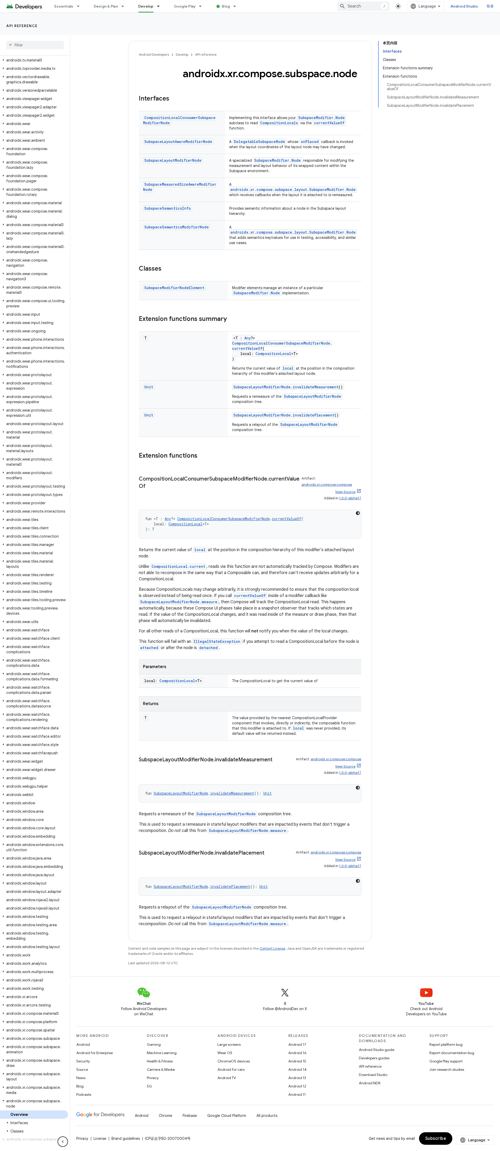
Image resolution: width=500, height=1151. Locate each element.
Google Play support (446, 1061)
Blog (226, 6)
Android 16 (297, 1052)
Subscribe (435, 1138)
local (288, 368)
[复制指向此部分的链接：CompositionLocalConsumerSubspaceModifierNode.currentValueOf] (151, 486)
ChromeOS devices (233, 1061)
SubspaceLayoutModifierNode (173, 160)
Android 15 (297, 1061)
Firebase (190, 1115)
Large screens (229, 1044)
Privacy (153, 1077)
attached (149, 647)
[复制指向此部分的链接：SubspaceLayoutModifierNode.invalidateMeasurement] (277, 760)
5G (149, 1086)
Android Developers (154, 54)
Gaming (154, 1044)
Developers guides (374, 1058)
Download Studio (373, 1074)
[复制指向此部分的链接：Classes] (166, 269)
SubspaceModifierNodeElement (174, 287)
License (99, 1138)
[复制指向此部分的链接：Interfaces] (174, 99)
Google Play (185, 6)
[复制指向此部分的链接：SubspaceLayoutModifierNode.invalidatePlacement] (269, 853)
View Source (345, 492)
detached (208, 647)
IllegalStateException (216, 641)
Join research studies (446, 1069)
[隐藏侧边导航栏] (63, 1141)
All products (267, 1115)
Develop (146, 6)
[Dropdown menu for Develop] (161, 6)
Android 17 (297, 1044)
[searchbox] (35, 45)
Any (247, 337)
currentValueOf (329, 122)
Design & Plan (106, 6)
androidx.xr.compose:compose (327, 484)
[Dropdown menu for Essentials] (80, 6)
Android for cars (231, 1069)
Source (82, 1069)
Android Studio (464, 6)
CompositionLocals (279, 122)
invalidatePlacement (313, 415)
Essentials (63, 6)
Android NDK (369, 1083)
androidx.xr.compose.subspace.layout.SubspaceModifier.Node (293, 189)
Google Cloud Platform (226, 1115)
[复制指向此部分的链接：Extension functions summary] (232, 319)
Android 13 (297, 1077)
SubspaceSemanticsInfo (167, 208)
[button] (34, 60)
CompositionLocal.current (178, 566)
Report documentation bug (451, 1052)
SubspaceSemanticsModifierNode (176, 227)
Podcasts (83, 1094)
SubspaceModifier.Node (321, 117)
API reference (22, 25)
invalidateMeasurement (316, 386)
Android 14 (297, 1069)
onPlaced (310, 141)
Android (83, 1044)
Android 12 (297, 1086)
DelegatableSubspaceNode (259, 141)
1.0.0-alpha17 (350, 498)
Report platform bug (446, 1044)
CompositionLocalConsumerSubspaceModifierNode (281, 343)
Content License (272, 948)
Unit (148, 386)
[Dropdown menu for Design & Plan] (125, 6)
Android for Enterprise (94, 1052)
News (80, 1077)
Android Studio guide (376, 1049)
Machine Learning (162, 1052)
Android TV (226, 1077)
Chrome (165, 1115)
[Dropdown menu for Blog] (237, 6)
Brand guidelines (125, 1138)
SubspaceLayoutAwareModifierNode (178, 141)
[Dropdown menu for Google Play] (203, 6)
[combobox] (363, 6)
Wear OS (224, 1052)
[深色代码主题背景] (358, 513)
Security (83, 1061)
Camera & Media (161, 1069)
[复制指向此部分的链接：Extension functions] (202, 456)
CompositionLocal (273, 353)
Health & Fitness (160, 1061)
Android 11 (297, 1094)
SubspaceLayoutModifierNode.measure (178, 601)
